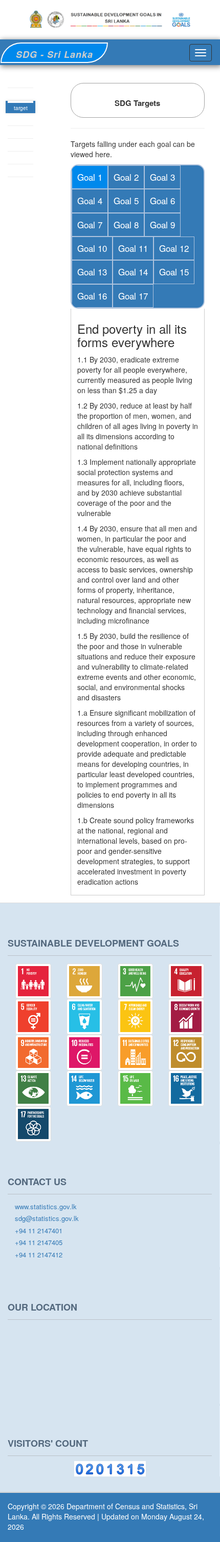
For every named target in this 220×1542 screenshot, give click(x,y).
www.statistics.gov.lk (45, 1206)
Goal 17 (133, 295)
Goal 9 (162, 224)
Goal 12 (174, 248)
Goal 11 (133, 248)
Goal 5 (126, 200)
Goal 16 (92, 295)
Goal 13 (92, 271)
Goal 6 (162, 200)
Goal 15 (174, 271)
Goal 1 (89, 176)
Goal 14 (133, 271)
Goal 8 (126, 224)
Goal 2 (126, 176)
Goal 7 (89, 224)
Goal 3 (162, 176)
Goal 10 (92, 248)
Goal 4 (89, 200)
